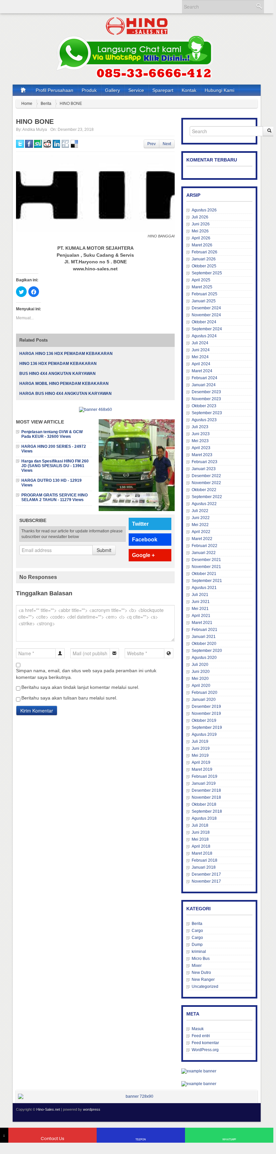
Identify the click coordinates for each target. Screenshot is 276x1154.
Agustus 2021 (204, 587)
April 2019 (201, 762)
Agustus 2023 (204, 420)
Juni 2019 (201, 748)
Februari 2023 (204, 461)
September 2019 (207, 727)
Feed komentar (205, 1042)
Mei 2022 (200, 524)
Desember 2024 (206, 308)
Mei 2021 (200, 608)
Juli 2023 (200, 427)
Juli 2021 (200, 594)
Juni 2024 (201, 350)
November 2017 (206, 881)
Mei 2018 (200, 839)
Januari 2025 (204, 301)
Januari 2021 (204, 636)
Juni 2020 (201, 671)
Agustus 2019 (204, 734)
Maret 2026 (202, 245)
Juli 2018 (200, 825)
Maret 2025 (202, 287)
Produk (89, 90)
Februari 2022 (204, 545)
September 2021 (207, 580)
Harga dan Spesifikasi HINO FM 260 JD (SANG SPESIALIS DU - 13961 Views (55, 466)
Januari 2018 (204, 867)
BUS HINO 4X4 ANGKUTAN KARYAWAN (57, 373)
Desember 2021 (206, 559)
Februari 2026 (204, 252)
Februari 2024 (204, 378)
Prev (151, 144)
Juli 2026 (200, 217)
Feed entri (201, 1035)
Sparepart (162, 90)
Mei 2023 (200, 440)
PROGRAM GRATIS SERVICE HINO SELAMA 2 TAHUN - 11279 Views (54, 497)
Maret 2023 (202, 454)
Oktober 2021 (204, 573)
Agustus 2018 (204, 818)
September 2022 (207, 496)
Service (136, 90)
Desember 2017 (206, 874)
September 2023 (207, 413)
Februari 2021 (204, 629)
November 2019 (206, 713)
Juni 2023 (201, 434)
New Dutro (201, 972)
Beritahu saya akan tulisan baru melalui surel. (69, 698)
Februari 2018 (204, 860)
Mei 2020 (200, 678)
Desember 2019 (206, 706)
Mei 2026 (200, 231)
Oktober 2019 (204, 720)
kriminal (199, 951)
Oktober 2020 (204, 643)
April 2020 (201, 685)
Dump (197, 944)
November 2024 (206, 315)
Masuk (198, 1028)
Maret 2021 (202, 622)
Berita (46, 103)
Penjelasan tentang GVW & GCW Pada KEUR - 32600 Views (52, 434)
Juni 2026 (201, 224)
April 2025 (201, 280)
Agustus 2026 (204, 210)
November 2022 (206, 482)
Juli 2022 (200, 510)
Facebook (144, 539)
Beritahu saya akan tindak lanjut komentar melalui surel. (80, 687)
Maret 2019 (202, 769)
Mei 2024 (200, 357)
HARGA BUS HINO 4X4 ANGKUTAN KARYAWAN (65, 393)
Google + (143, 555)
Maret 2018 (202, 853)
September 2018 (207, 811)
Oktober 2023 (204, 406)
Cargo (197, 930)
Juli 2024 (200, 343)
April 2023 (201, 447)
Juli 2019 (200, 741)
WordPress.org (205, 1049)
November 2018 (206, 797)
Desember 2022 (206, 475)
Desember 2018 (206, 790)
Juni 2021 (201, 601)
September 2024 (207, 329)
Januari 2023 (204, 468)
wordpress (91, 1109)
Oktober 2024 (204, 322)
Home (26, 103)
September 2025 (207, 273)
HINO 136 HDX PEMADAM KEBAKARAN (58, 363)
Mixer (197, 965)
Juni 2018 (201, 832)
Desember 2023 (206, 392)
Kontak (189, 90)
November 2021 (206, 566)
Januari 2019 (204, 783)
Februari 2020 (204, 692)
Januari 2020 (204, 699)
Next (167, 144)
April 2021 (201, 615)
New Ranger (203, 979)
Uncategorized (205, 986)
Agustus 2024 (204, 336)
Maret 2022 (202, 538)
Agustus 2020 (204, 657)
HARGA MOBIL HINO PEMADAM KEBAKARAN (64, 383)
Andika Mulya (34, 129)
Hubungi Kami (219, 90)
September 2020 (207, 650)
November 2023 (206, 399)
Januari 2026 (204, 259)
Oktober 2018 (204, 804)
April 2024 (201, 364)
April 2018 (201, 846)
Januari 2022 (204, 552)
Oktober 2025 (204, 266)
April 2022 (201, 531)
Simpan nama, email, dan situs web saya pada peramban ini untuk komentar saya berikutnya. (86, 674)
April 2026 (201, 238)
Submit (104, 550)
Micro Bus (201, 958)
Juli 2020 (200, 664)
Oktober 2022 (204, 489)
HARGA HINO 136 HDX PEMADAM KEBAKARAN (66, 353)
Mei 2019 (200, 755)
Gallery (112, 90)
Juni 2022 (201, 517)
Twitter (140, 524)
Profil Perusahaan (54, 90)
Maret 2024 (202, 371)
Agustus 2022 (204, 503)
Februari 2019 (204, 776)
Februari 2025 (204, 294)
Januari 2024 (204, 385)
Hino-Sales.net (48, 1109)
